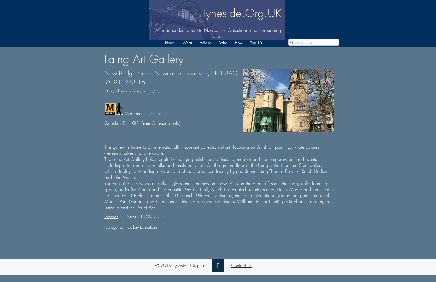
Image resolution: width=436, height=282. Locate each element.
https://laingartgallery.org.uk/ (130, 91)
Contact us (241, 265)
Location (111, 216)
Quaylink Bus (116, 123)
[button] (187, 43)
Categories (114, 227)
